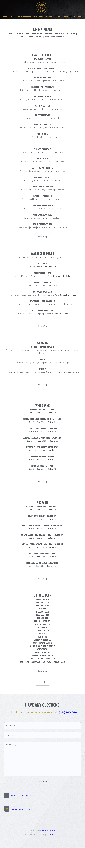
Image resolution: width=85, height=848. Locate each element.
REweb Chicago (54, 834)
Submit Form (42, 781)
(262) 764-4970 (68, 712)
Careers (57, 16)
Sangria (48, 33)
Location (67, 16)
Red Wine (71, 33)
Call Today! (77, 16)
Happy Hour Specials (54, 36)
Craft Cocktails (15, 33)
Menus (13, 16)
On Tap (39, 36)
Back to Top (42, 236)
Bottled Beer (27, 36)
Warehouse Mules (34, 33)
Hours (5, 16)
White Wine (60, 33)
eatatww (21, 795)
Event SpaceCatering (42, 16)
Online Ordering (24, 16)
